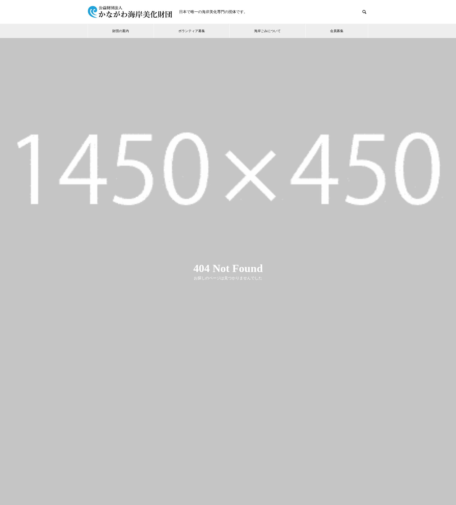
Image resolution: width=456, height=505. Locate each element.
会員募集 (336, 31)
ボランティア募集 (191, 31)
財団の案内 (120, 31)
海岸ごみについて (267, 31)
